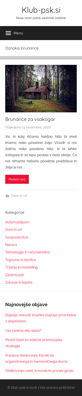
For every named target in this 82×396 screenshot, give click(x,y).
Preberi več (17, 179)
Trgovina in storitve (20, 260)
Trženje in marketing (21, 267)
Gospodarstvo (16, 237)
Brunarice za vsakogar (30, 119)
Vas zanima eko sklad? (23, 331)
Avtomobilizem (17, 222)
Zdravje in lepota (18, 282)
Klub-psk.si (41, 10)
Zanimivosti (14, 275)
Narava (11, 245)
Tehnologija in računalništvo (27, 252)
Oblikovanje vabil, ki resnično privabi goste (39, 371)
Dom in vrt (19, 196)
